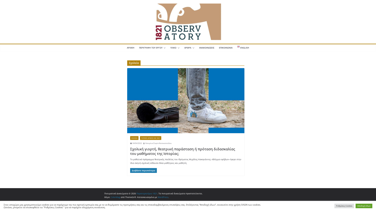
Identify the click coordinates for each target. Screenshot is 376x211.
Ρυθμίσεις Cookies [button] (344, 206)
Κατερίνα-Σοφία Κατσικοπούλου (158, 143)
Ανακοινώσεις (206, 47)
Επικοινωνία (226, 47)
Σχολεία (134, 138)
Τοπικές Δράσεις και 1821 (150, 138)
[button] (164, 48)
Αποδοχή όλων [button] (364, 206)
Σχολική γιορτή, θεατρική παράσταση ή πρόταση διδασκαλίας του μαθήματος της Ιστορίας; (182, 151)
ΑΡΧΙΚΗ (130, 47)
